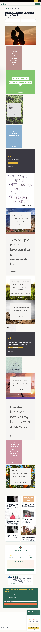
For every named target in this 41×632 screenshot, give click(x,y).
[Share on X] (10, 24)
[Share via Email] (12, 24)
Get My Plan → (36, 1)
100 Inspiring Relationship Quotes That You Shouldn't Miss (28, 505)
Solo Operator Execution (22, 621)
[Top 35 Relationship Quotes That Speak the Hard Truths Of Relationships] (12, 499)
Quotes (8, 8)
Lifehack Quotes (8, 21)
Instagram (5, 624)
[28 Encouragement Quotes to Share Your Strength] (12, 514)
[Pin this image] (16, 47)
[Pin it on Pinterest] (8, 24)
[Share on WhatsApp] (19, 47)
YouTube (12, 624)
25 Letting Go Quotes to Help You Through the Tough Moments (12, 536)
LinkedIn (14, 624)
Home (6, 8)
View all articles (13, 583)
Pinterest (8, 624)
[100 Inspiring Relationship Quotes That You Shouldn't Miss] (28, 499)
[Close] (39, 1)
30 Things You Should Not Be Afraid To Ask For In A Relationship (28, 538)
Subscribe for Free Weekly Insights (20, 604)
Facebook (2, 624)
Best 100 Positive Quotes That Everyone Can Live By (27, 520)
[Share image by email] (21, 47)
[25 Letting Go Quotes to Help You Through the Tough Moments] (12, 529)
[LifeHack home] (3, 4)
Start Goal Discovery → (33, 627)
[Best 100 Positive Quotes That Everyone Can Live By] (28, 513)
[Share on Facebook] (6, 24)
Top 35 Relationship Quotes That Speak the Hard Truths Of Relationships (12, 505)
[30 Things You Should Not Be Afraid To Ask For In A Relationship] (28, 530)
